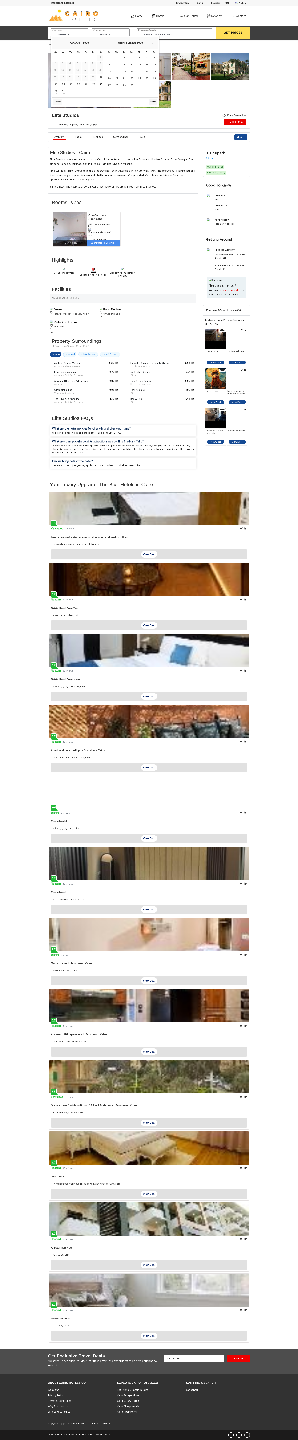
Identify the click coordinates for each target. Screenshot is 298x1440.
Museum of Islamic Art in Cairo (109, 449)
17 (139, 71)
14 (117, 71)
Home (139, 15)
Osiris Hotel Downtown (65, 679)
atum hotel (57, 1176)
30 (56, 91)
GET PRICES (233, 32)
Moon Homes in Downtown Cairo (71, 963)
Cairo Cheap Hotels (128, 1406)
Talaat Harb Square (136, 449)
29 (101, 84)
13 (109, 71)
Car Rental (190, 15)
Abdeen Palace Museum (138, 446)
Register (215, 3)
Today (57, 101)
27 (86, 84)
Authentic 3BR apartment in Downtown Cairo (79, 1034)
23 (56, 84)
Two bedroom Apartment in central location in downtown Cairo (90, 537)
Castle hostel (59, 821)
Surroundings (120, 137)
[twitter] (239, 1435)
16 (132, 71)
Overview (59, 137)
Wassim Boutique (236, 431)
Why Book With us (59, 1406)
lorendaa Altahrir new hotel (214, 432)
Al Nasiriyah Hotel (62, 1247)
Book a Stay (236, 122)
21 (117, 78)
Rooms (79, 137)
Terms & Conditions (59, 1401)
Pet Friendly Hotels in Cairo (132, 1390)
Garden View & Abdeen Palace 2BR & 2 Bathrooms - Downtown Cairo (94, 1105)
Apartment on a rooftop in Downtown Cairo (78, 750)
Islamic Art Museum (62, 449)
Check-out (99, 31)
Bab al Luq (67, 453)
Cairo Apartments (127, 1412)
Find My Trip (182, 3)
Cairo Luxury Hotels (128, 1401)
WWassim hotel (60, 1318)
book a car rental (228, 291)
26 (78, 84)
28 (93, 84)
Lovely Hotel (212, 391)
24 (63, 84)
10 (139, 64)
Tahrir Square (172, 449)
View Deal (216, 362)
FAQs (142, 137)
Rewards (217, 15)
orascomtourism (155, 449)
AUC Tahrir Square (82, 449)
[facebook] (231, 1435)
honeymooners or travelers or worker (236, 392)
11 (147, 64)
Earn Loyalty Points (59, 1412)
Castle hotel (58, 892)
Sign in (199, 3)
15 (124, 71)
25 (71, 84)
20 (109, 78)
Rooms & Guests (147, 30)
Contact (240, 15)
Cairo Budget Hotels (129, 1396)
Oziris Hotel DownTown (65, 608)
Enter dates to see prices (104, 243)
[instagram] (247, 1435)
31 (63, 91)
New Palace (212, 351)
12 (154, 64)
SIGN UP (238, 1358)
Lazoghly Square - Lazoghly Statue (170, 446)
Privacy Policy (55, 1396)
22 (101, 77)
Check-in (57, 31)
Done (153, 101)
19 (154, 71)
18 (147, 71)
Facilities (98, 137)
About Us (53, 1390)
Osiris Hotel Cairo (236, 351)
